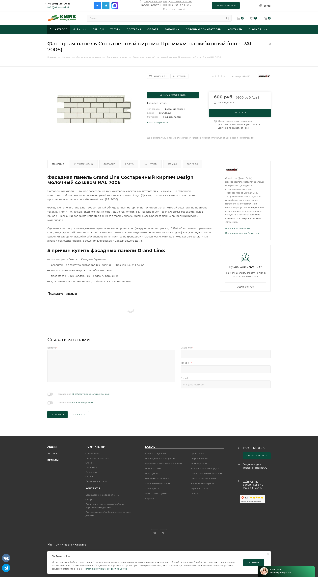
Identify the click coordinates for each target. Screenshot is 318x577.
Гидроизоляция (199, 458)
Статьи (89, 476)
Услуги (52, 453)
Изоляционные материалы (160, 458)
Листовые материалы (157, 478)
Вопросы (192, 164)
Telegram (105, 5)
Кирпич (149, 498)
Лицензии (91, 467)
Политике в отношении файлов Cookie (105, 568)
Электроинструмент (156, 493)
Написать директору (97, 458)
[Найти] (227, 18)
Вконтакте (97, 5)
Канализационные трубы (205, 468)
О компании (92, 453)
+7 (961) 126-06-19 (59, 3)
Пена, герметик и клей (203, 478)
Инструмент (152, 473)
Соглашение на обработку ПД (102, 494)
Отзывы (172, 164)
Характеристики (84, 164)
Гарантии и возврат (96, 481)
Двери (194, 493)
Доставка (109, 164)
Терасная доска (199, 488)
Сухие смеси (198, 453)
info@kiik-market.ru (59, 7)
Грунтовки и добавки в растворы (163, 463)
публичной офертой (81, 402)
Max (114, 5)
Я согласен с (74, 402)
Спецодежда (152, 488)
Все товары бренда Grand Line (242, 233)
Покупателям (95, 446)
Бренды (53, 460)
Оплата (129, 164)
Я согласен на (82, 394)
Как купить (151, 164)
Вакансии (91, 472)
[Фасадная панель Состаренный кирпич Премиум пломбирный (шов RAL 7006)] (94, 109)
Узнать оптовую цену (173, 95)
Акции (52, 446)
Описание (58, 164)
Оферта (89, 499)
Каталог (151, 446)
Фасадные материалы (157, 483)
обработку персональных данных (90, 394)
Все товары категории (237, 228)
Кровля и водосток (155, 453)
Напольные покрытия (203, 483)
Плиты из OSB (153, 468)
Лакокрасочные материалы (206, 473)
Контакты (92, 488)
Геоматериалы (199, 463)
